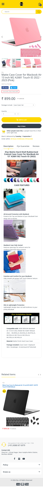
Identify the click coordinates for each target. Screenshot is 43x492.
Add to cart (23, 120)
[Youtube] (24, 458)
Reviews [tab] (36, 146)
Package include (7, 105)
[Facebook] (14, 458)
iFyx (3, 72)
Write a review (31, 365)
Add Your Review (7, 84)
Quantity (4, 111)
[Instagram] (19, 458)
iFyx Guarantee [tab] (23, 146)
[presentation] (39, 374)
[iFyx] (21, 4)
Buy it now (21, 126)
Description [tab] (8, 146)
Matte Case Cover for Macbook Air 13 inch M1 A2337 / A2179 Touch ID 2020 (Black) (20, 386)
